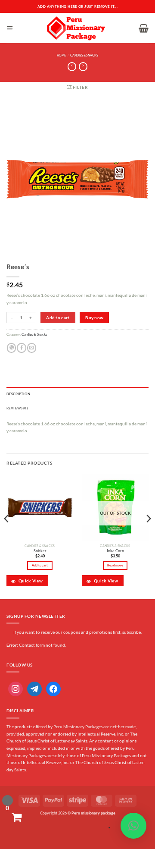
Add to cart (57, 317)
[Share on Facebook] (21, 348)
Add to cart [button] (40, 565)
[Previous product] (83, 67)
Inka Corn (115, 550)
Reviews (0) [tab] (17, 408)
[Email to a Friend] (31, 348)
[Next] (148, 535)
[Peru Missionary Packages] (76, 28)
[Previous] (7, 535)
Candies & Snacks (84, 55)
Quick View (30, 580)
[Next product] (72, 67)
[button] (9, 28)
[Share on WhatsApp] (11, 348)
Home (61, 55)
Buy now (94, 317)
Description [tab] (18, 394)
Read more (115, 565)
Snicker (40, 550)
